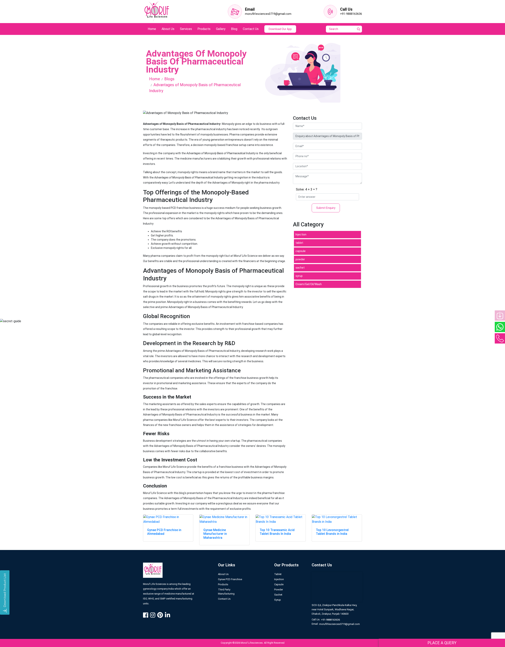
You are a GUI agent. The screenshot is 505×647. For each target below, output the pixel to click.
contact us (251, 29)
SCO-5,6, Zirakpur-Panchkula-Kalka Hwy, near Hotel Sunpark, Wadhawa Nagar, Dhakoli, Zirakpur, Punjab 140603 (334, 609)
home (152, 29)
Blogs (169, 79)
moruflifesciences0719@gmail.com (268, 14)
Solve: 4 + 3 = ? (306, 189)
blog (234, 29)
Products (223, 584)
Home (154, 79)
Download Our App (280, 29)
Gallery (220, 29)
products (203, 29)
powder (300, 259)
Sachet (278, 594)
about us (168, 29)
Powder (278, 589)
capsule (301, 251)
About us (223, 574)
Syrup (277, 599)
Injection (301, 234)
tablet (299, 242)
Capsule (278, 584)
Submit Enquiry (325, 207)
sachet (300, 267)
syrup (299, 275)
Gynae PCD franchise (230, 579)
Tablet (277, 574)
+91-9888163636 (351, 14)
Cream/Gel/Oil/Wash (309, 284)
